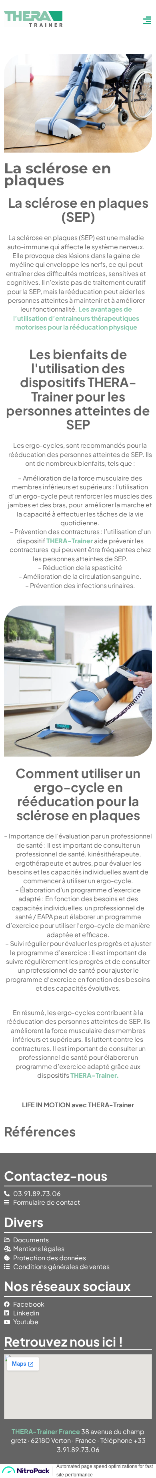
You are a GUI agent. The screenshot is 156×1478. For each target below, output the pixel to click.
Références (40, 1131)
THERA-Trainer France (46, 1431)
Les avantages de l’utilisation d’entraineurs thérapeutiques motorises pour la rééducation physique (76, 318)
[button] (144, 20)
